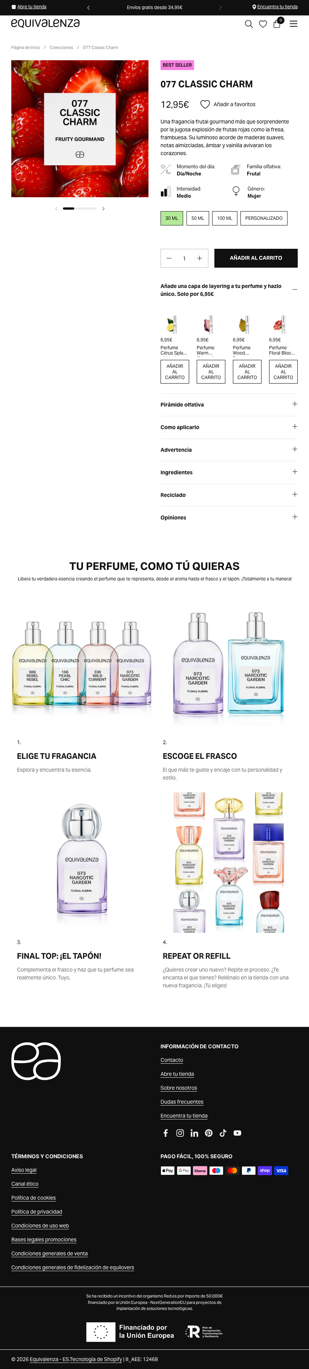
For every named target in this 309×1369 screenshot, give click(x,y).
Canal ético (24, 1183)
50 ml (197, 218)
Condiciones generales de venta (49, 1253)
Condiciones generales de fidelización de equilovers (72, 1267)
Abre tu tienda (31, 6)
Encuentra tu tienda (277, 6)
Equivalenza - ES (49, 1359)
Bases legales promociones (43, 1239)
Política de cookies (33, 1197)
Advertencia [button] (176, 449)
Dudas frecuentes (182, 1101)
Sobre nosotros (179, 1087)
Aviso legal (24, 1169)
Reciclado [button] (173, 495)
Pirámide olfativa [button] (182, 404)
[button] (249, 24)
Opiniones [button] (173, 517)
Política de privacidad (36, 1211)
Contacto (172, 1060)
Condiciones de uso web (40, 1225)
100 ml (225, 218)
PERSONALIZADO (264, 218)
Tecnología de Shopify (96, 1359)
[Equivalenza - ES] (45, 23)
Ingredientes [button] (177, 472)
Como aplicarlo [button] (180, 427)
